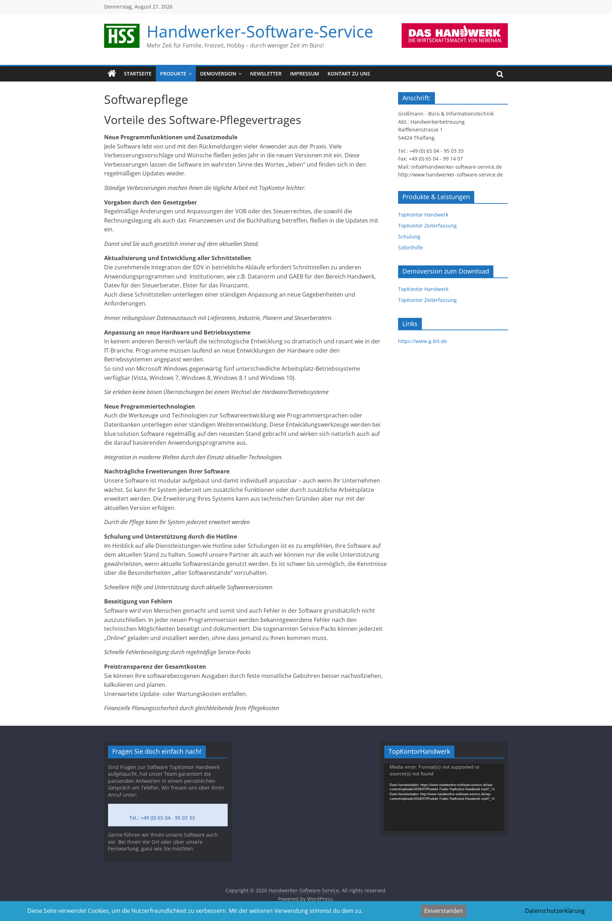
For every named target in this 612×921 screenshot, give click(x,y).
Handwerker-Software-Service (260, 31)
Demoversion (218, 73)
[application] (444, 797)
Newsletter (266, 73)
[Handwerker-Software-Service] (112, 73)
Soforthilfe (410, 247)
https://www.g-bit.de (422, 341)
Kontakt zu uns (349, 73)
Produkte (173, 73)
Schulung (409, 236)
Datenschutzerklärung (555, 911)
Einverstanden (443, 911)
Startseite (138, 73)
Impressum (304, 73)
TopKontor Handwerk (423, 214)
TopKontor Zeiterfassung (427, 225)
